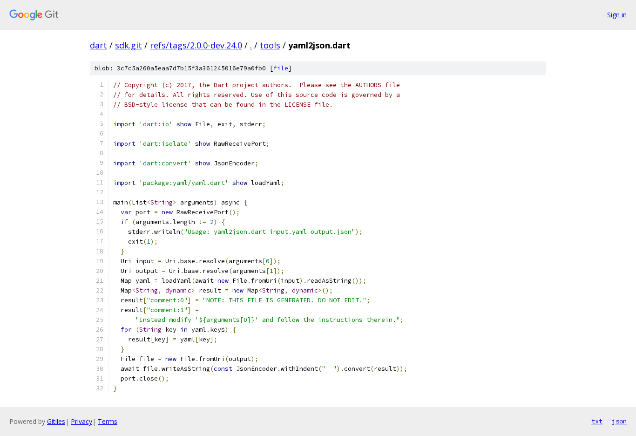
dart (98, 45)
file (280, 68)
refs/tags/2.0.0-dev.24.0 (196, 45)
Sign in (617, 14)
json (619, 421)
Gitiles (56, 421)
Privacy (81, 421)
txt (596, 421)
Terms (107, 421)
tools (270, 45)
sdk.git (128, 45)
